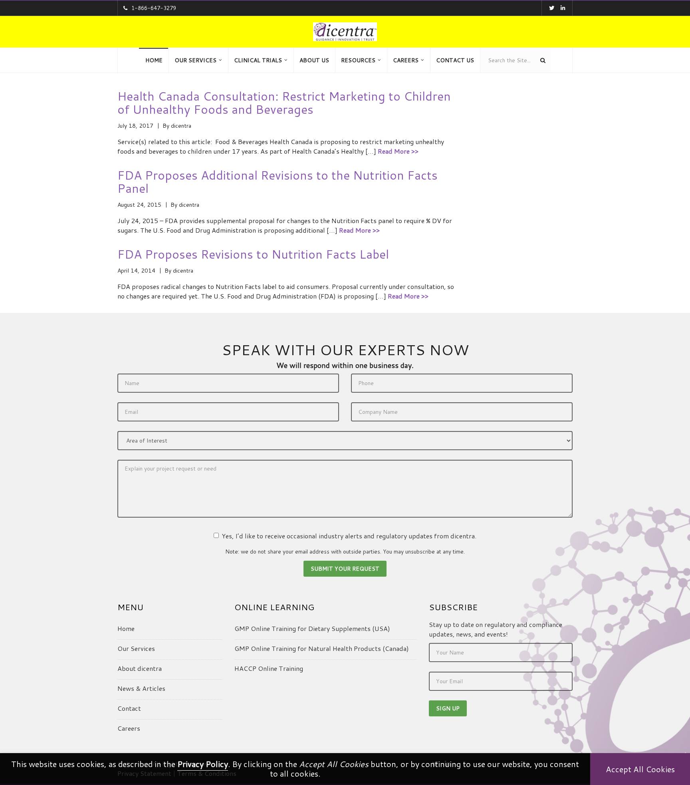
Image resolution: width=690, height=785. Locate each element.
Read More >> (398, 151)
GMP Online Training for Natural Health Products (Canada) (321, 648)
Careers (128, 728)
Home (126, 628)
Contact (129, 708)
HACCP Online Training (268, 668)
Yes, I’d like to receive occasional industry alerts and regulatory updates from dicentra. (349, 535)
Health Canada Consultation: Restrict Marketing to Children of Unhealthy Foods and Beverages (284, 102)
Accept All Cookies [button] (640, 769)
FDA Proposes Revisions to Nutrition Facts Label (253, 254)
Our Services (136, 648)
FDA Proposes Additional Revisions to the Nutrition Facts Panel (277, 181)
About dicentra (139, 668)
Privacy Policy (202, 763)
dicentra (181, 126)
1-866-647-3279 (153, 8)
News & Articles (141, 688)
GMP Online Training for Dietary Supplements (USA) (312, 628)
